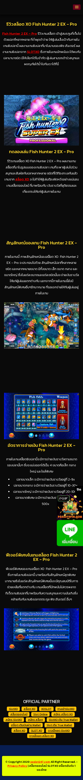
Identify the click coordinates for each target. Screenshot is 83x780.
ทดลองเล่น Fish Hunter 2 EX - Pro (41, 151)
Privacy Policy (17, 766)
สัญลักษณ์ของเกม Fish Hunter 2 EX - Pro (41, 245)
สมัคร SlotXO (13, 720)
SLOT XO (36, 730)
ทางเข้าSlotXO (65, 709)
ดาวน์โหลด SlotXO (59, 730)
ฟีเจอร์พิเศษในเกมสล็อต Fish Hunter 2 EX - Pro (41, 557)
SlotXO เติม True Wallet (63, 720)
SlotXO (13, 709)
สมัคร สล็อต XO (63, 714)
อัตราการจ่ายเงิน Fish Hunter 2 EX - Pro (41, 447)
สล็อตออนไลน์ (18, 714)
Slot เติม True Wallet (59, 725)
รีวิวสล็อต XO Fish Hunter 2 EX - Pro (41, 24)
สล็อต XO (29, 709)
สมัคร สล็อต (35, 720)
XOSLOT (46, 709)
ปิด (79, 489)
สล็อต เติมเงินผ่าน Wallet (26, 725)
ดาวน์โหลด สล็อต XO (41, 736)
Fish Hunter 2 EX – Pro (19, 33)
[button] (77, 7)
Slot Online (40, 714)
